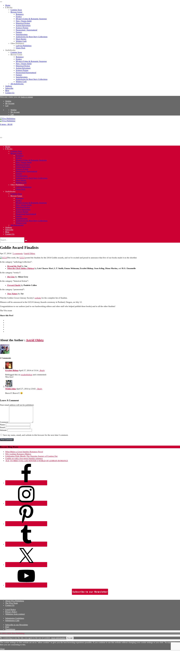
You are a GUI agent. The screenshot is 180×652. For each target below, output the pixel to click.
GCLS (22, 258)
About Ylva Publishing (14, 601)
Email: (2, 427)
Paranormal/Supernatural (26, 72)
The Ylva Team (11, 603)
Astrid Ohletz (29, 253)
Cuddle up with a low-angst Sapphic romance (24, 458)
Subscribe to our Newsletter (16, 625)
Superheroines (22, 34)
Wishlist (8, 101)
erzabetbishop (26, 375)
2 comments (18, 253)
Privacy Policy (11, 612)
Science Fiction (22, 28)
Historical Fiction (23, 23)
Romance (20, 14)
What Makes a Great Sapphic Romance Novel (24, 452)
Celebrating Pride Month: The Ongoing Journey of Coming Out (31, 456)
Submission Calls (12, 620)
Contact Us (9, 93)
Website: (3, 430)
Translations (10, 629)
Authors (8, 86)
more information (58, 638)
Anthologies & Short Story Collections (31, 37)
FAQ (7, 627)
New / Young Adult (23, 21)
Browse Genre (16, 12)
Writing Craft (21, 41)
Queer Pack (20, 48)
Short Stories (21, 39)
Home (7, 5)
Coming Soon (16, 10)
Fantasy (19, 32)
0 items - (6, 124)
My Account (9, 103)
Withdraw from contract (15, 614)
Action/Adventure (23, 25)
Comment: (4, 422)
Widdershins (10, 389)
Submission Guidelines (14, 618)
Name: (2, 425)
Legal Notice (10, 609)
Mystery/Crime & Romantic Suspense (31, 19)
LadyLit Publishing (23, 46)
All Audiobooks (17, 84)
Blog (7, 90)
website (38, 298)
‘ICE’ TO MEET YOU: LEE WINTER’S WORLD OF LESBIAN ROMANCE (36, 461)
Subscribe (9, 88)
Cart (6, 106)
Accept (70, 638)
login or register (27, 97)
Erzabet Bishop (11, 370)
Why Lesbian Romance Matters (18, 454)
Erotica (19, 16)
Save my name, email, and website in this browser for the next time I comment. (35, 435)
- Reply (42, 370)
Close (2, 649)
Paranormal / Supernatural (26, 30)
